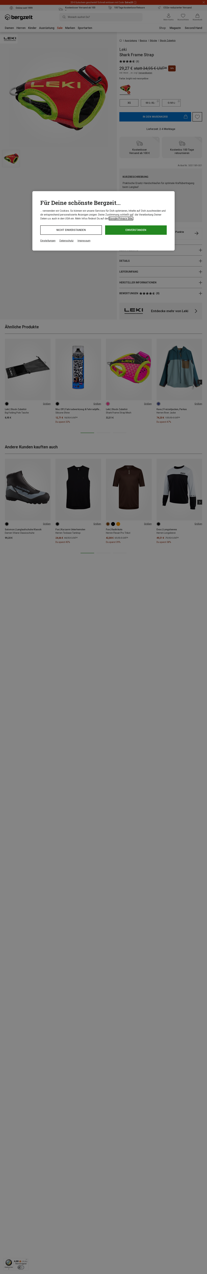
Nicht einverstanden (71, 230)
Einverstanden (135, 230)
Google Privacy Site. (121, 218)
